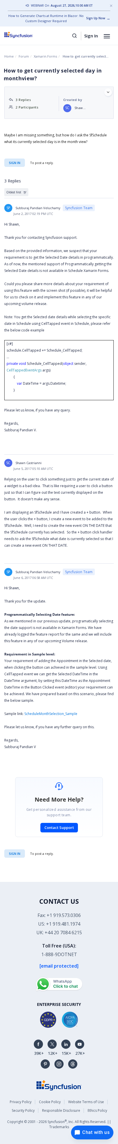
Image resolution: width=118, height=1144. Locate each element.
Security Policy (23, 1110)
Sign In (91, 36)
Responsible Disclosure (61, 1110)
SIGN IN (14, 853)
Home (9, 56)
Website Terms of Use (86, 1101)
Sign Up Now (95, 18)
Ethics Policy (97, 1110)
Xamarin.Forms (45, 56)
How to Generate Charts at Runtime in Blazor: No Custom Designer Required (46, 18)
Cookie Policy (50, 1101)
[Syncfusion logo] (25, 34)
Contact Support (59, 827)
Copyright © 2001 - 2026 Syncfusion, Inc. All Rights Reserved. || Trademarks (59, 1124)
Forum (24, 56)
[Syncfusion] (59, 1085)
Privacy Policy (21, 1101)
